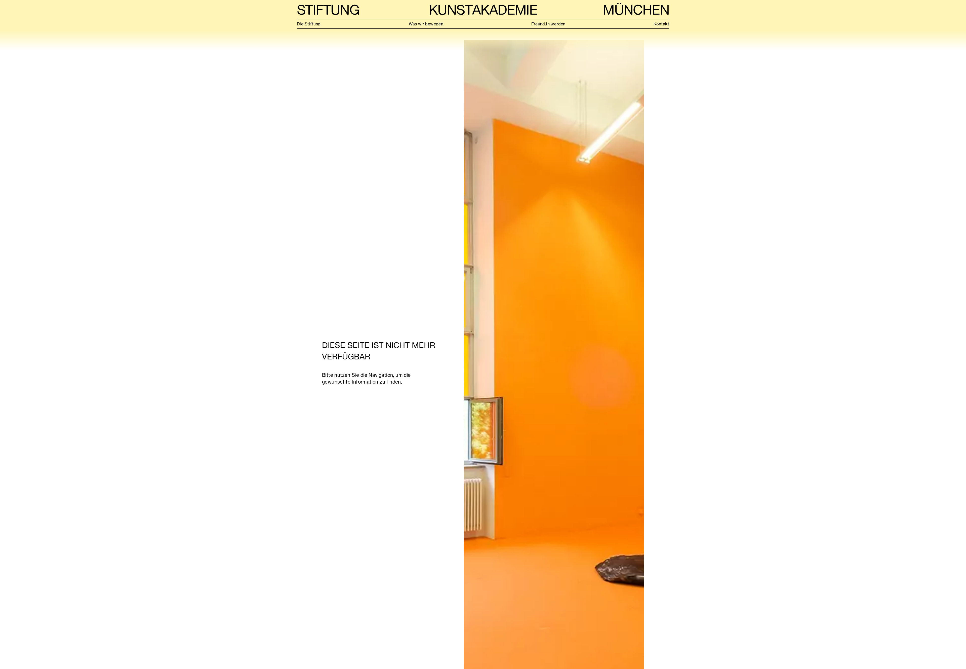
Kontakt (661, 23)
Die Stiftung (309, 23)
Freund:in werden (548, 23)
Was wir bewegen (426, 23)
